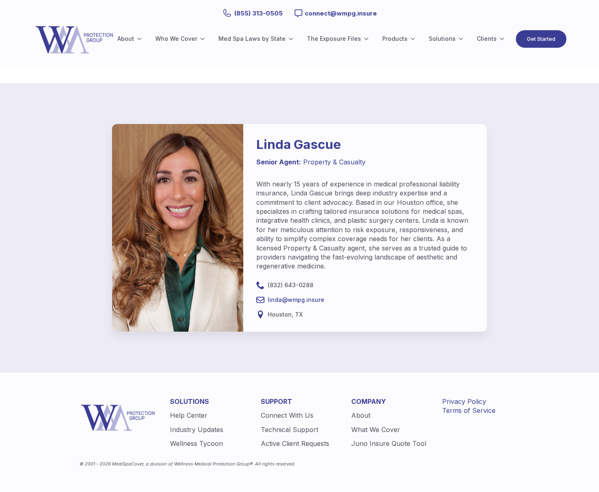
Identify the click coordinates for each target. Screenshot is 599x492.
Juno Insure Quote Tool (388, 443)
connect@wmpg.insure (341, 13)
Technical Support (289, 430)
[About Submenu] (141, 39)
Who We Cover (176, 38)
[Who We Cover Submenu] (204, 39)
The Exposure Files (334, 38)
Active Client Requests (295, 443)
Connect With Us (287, 415)
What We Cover (375, 430)
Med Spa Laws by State (252, 38)
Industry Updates (196, 430)
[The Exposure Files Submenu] (368, 39)
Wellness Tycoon (196, 443)
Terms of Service (468, 410)
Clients (487, 38)
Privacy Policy (464, 401)
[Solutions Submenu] (462, 39)
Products (394, 38)
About (125, 38)
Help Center (188, 415)
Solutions (442, 38)
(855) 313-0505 (258, 13)
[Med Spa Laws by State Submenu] (293, 39)
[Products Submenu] (414, 39)
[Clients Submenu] (504, 39)
